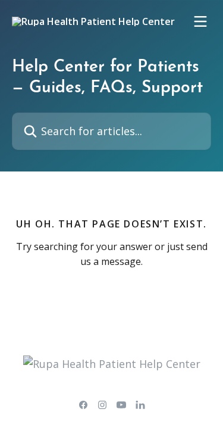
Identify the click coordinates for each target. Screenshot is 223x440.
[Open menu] (200, 21)
